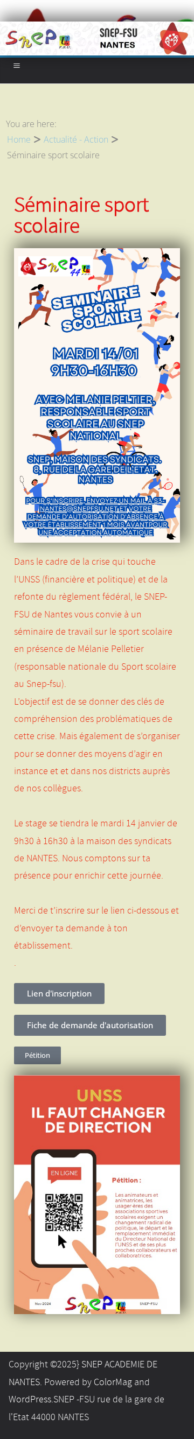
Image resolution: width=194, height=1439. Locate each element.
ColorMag (113, 1382)
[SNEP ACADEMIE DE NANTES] (97, 29)
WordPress (30, 1399)
